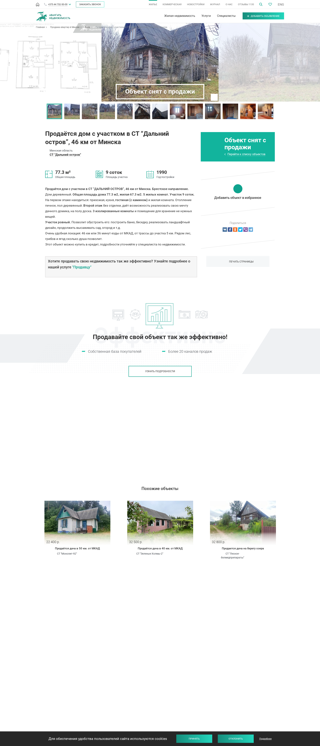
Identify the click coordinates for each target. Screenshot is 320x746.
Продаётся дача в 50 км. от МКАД (77, 548)
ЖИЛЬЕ (153, 4)
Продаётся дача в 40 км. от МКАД (160, 548)
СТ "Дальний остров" (65, 154)
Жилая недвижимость (179, 15)
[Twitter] (240, 229)
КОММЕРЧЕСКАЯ (172, 4)
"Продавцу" (81, 267)
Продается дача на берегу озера (243, 548)
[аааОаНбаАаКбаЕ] (225, 229)
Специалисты (226, 15)
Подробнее (265, 738)
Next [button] (277, 111)
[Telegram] (251, 229)
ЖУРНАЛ (215, 4)
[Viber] (245, 229)
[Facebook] (230, 229)
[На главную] (37, 4)
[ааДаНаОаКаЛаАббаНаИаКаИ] (235, 229)
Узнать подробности (160, 371)
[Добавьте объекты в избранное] (270, 4)
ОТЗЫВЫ (246, 4)
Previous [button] (42, 111)
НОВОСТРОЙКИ (195, 4)
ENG (281, 4)
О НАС (229, 4)
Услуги (206, 15)
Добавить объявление (265, 16)
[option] (54, 111)
